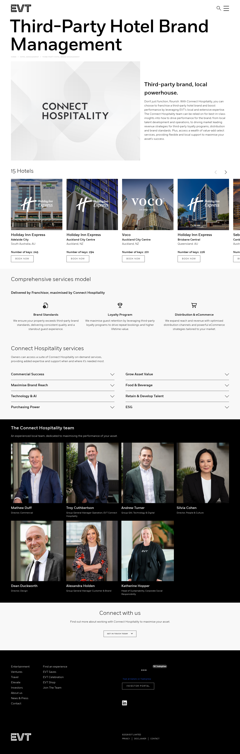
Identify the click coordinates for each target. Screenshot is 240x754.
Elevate (15, 682)
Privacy (126, 739)
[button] (226, 172)
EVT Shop (49, 682)
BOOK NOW (22, 259)
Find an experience (55, 666)
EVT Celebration (53, 677)
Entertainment (20, 666)
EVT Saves (49, 672)
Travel (14, 677)
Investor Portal (138, 686)
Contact (16, 703)
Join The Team (52, 687)
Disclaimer (140, 739)
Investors (17, 687)
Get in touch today (118, 634)
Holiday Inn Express (28, 235)
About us (16, 693)
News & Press (19, 698)
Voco (126, 235)
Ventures (16, 672)
